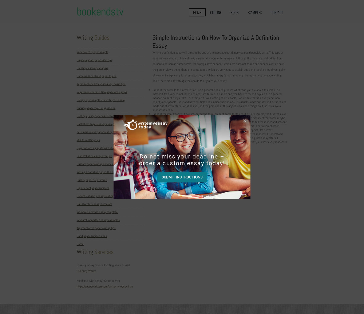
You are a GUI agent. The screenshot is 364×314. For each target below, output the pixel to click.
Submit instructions (182, 177)
